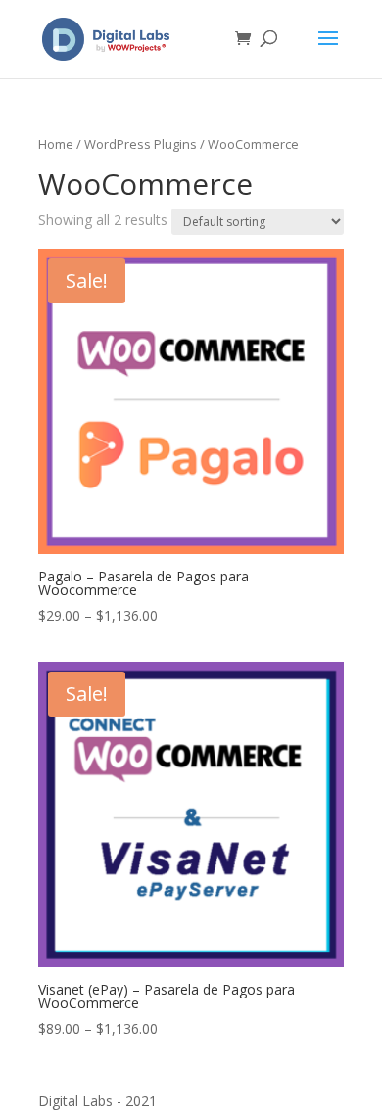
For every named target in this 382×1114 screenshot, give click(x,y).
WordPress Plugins (140, 144)
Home (55, 144)
